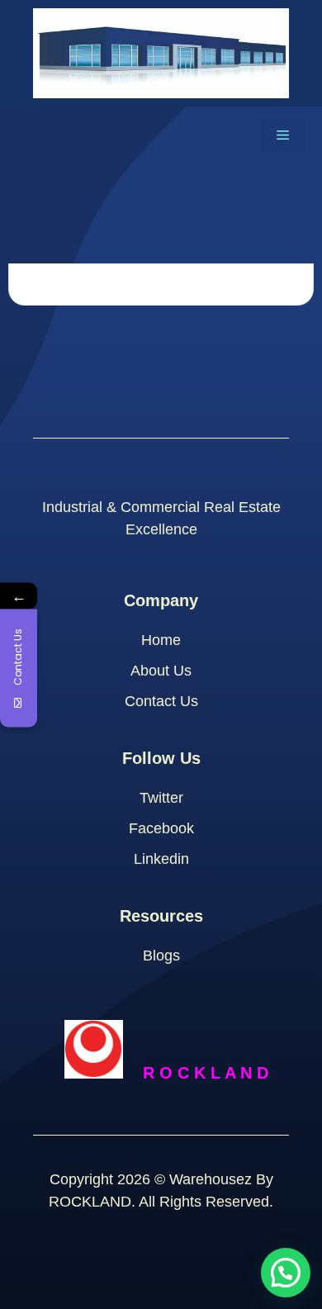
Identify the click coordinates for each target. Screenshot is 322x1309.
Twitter (161, 798)
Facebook (161, 828)
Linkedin (161, 859)
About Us (161, 670)
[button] (285, 1272)
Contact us (161, 701)
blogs (161, 955)
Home (161, 640)
